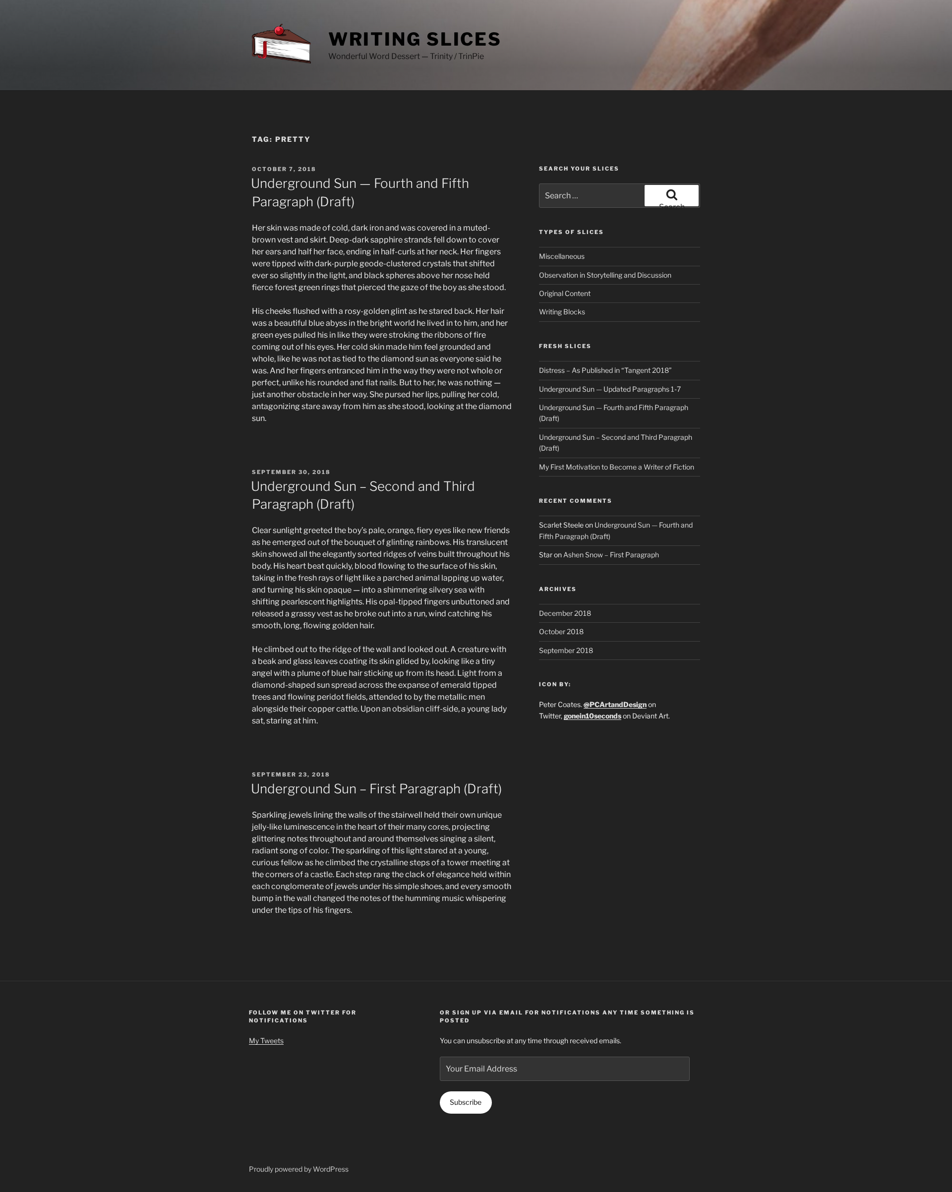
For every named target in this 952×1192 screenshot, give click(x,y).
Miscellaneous (562, 256)
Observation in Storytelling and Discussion (605, 275)
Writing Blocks (562, 311)
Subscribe (465, 1102)
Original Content (565, 293)
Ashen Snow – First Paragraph (611, 554)
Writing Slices (415, 39)
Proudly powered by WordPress (299, 1169)
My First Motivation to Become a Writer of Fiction (616, 467)
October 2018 (561, 631)
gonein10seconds (592, 716)
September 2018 (566, 650)
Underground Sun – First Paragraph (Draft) (376, 788)
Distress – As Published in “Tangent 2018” (605, 370)
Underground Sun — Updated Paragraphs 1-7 (610, 389)
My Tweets (266, 1040)
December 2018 (565, 613)
